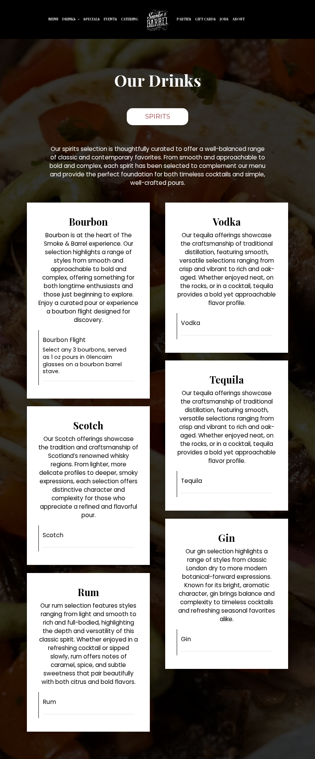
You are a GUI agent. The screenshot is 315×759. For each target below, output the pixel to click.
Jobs (224, 19)
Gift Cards (205, 19)
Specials (91, 19)
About (238, 19)
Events (110, 19)
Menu (53, 19)
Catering (129, 19)
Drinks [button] (69, 19)
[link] (157, 20)
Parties (184, 19)
